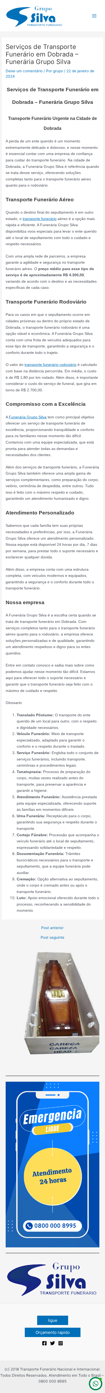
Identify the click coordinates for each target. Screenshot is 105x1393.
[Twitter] (52, 1343)
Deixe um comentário (24, 71)
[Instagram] (60, 1343)
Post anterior (52, 928)
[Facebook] (44, 1343)
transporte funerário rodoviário (50, 365)
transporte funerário (40, 219)
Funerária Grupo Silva (28, 417)
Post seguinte (52, 938)
